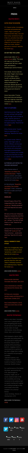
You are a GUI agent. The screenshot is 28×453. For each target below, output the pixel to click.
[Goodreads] (8, 438)
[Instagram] (16, 420)
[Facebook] (5, 420)
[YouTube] (22, 420)
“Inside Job (7, 205)
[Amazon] (22, 429)
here (12, 48)
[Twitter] (11, 420)
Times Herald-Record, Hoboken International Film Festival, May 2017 (13, 288)
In (20, 218)
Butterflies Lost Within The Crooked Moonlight (12, 186)
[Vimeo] (5, 429)
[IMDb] (16, 429)
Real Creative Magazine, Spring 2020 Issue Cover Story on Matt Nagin (13, 305)
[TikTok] (19, 438)
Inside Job (15, 231)
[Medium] (14, 438)
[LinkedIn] (11, 429)
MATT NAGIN (14, 2)
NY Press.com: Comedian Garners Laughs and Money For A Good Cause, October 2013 (13, 296)
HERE (18, 271)
